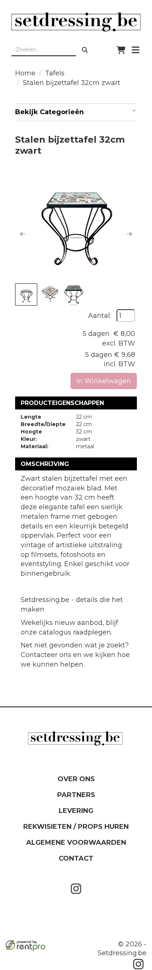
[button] (22, 234)
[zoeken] (85, 50)
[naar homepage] (76, 22)
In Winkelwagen (103, 381)
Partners (76, 795)
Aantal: (99, 316)
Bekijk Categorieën (49, 112)
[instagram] (76, 895)
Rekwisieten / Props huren (76, 827)
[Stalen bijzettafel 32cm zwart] (76, 221)
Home (25, 73)
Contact (76, 858)
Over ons (76, 779)
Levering (76, 811)
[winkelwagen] (121, 49)
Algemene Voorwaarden (76, 842)
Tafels (55, 73)
